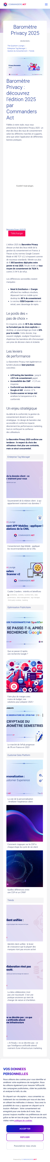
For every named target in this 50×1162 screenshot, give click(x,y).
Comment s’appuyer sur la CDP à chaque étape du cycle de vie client (22, 845)
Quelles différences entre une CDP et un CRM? (18, 891)
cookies (20, 595)
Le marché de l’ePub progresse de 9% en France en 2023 (21, 746)
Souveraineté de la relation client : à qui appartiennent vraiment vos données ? (24, 502)
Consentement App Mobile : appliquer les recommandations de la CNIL (23, 547)
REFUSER (25, 1137)
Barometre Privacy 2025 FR (16, 229)
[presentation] (24, 479)
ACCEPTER (24, 1128)
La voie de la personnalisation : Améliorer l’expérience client (20, 800)
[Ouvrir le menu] (46, 4)
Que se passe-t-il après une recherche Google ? (17, 652)
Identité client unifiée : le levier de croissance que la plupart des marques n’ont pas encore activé (21, 947)
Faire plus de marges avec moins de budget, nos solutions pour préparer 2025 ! (20, 699)
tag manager (35, 597)
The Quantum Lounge (15, 46)
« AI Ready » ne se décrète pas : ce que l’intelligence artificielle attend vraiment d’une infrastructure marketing (24, 1045)
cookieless (13, 595)
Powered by (25, 1159)
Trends (31, 51)
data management (23, 597)
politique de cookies (23, 1120)
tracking (25, 600)
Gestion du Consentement (17, 51)
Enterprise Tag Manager (16, 48)
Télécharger (17, 233)
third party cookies (14, 600)
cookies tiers (29, 595)
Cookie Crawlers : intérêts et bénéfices (24, 591)
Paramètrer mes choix (25, 1146)
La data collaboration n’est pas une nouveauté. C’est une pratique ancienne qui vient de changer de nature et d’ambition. (21, 996)
